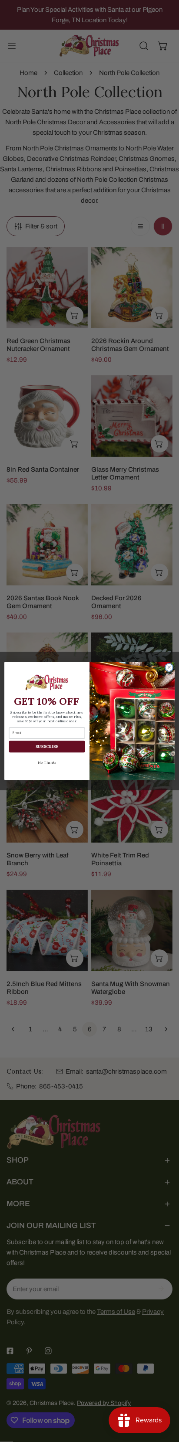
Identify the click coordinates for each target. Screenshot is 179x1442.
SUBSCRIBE (47, 746)
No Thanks (47, 762)
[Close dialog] (169, 667)
